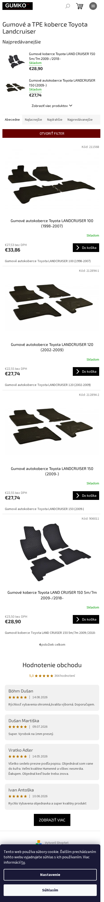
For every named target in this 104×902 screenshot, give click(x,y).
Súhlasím (50, 890)
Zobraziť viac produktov (50, 106)
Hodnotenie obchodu (52, 664)
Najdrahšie (54, 119)
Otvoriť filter (52, 133)
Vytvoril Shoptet (56, 842)
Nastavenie (50, 874)
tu (23, 862)
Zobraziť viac (52, 820)
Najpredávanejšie (80, 119)
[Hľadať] (68, 6)
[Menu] (93, 6)
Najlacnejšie (33, 119)
